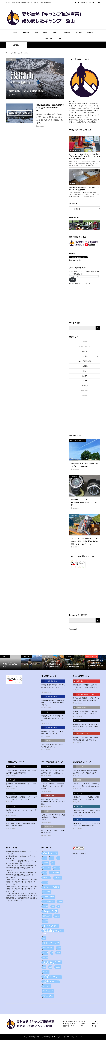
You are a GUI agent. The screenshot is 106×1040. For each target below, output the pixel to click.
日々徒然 (84, 356)
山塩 (44, 938)
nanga (44, 858)
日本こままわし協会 (48, 947)
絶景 (50, 967)
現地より (84, 351)
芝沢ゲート (46, 971)
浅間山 (84, 341)
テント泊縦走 (51, 887)
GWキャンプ (50, 853)
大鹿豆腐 (45, 921)
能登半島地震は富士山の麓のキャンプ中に (19, 851)
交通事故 (90, 32)
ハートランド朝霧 (48, 896)
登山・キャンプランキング (79, 853)
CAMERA (85, 366)
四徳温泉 (57, 916)
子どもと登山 (50, 925)
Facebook (73, 629)
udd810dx (45, 862)
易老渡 (59, 947)
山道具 (45, 32)
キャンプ (47, 877)
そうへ (10, 891)
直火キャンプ (52, 962)
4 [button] (60, 95)
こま (53, 862)
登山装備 (45, 957)
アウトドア (57, 867)
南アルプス (47, 916)
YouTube (26, 32)
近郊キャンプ (52, 976)
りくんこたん (46, 867)
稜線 (44, 967)
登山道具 (84, 376)
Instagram (48, 38)
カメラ (45, 872)
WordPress (84, 390)
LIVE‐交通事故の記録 (85, 361)
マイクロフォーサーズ (49, 901)
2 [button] (56, 95)
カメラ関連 (55, 872)
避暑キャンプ (51, 981)
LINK (59, 38)
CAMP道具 (66, 32)
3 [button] (58, 95)
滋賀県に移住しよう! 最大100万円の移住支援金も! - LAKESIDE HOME (21, 898)
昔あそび (45, 952)
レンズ (60, 901)
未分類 (84, 395)
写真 (53, 906)
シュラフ (45, 882)
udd (59, 858)
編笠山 (16, 45)
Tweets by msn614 (75, 260)
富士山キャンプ (52, 930)
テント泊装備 (46, 891)
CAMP (55, 32)
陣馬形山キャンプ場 (48, 991)
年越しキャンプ (51, 943)
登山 (36, 32)
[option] (35, 78)
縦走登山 (58, 967)
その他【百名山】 (84, 346)
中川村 (45, 906)
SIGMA (52, 858)
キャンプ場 (58, 877)
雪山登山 (48, 995)
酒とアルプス (46, 986)
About (15, 32)
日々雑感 (79, 32)
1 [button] (54, 95)
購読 (72, 280)
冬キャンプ (50, 911)
